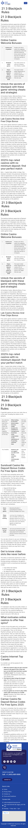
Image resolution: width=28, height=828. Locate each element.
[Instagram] (8, 761)
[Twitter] (14, 761)
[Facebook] (4, 761)
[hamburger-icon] (25, 3)
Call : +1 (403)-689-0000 (11, 774)
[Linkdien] (11, 761)
